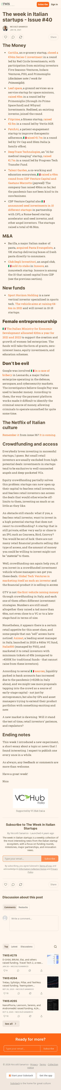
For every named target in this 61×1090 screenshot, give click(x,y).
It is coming (47, 435)
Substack (15, 1083)
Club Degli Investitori (22, 261)
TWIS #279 (10, 955)
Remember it (11, 435)
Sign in (54, 4)
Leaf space (15, 88)
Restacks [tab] (23, 907)
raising (43, 592)
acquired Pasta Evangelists (35, 248)
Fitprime (14, 119)
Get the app (46, 1075)
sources (40, 671)
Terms (43, 1064)
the (19, 592)
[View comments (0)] (13, 37)
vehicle (33, 592)
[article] (30, 963)
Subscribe (43, 4)
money (53, 592)
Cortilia (13, 52)
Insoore (39, 266)
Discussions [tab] (26, 946)
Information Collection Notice (32, 869)
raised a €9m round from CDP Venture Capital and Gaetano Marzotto (33, 179)
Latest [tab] (14, 946)
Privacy (34, 1064)
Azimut (18, 638)
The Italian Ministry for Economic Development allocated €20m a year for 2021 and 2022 (28, 333)
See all (9, 1023)
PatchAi (13, 129)
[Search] (55, 946)
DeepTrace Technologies (24, 152)
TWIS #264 (10, 978)
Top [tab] (6, 946)
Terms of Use (46, 865)
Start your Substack (22, 1075)
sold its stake (21, 266)
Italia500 (8, 646)
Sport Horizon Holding (23, 295)
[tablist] (16, 907)
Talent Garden (17, 170)
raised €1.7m (34, 137)
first (25, 592)
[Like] (6, 37)
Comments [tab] (9, 907)
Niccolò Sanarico (19, 27)
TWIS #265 (10, 1001)
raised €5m (15, 96)
